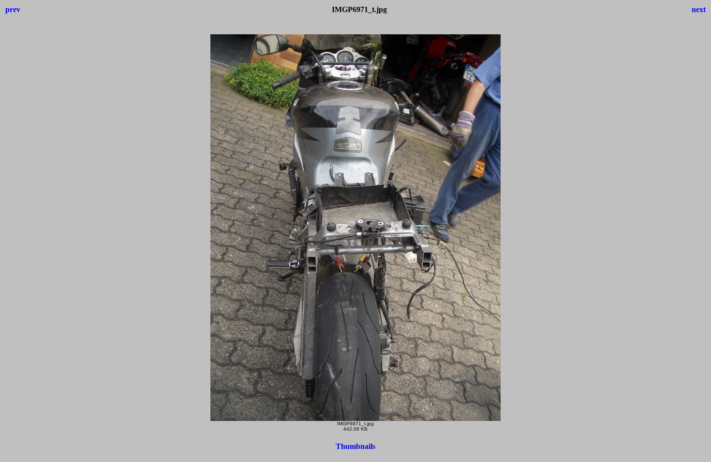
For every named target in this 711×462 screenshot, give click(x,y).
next (699, 9)
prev (12, 9)
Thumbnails (355, 446)
